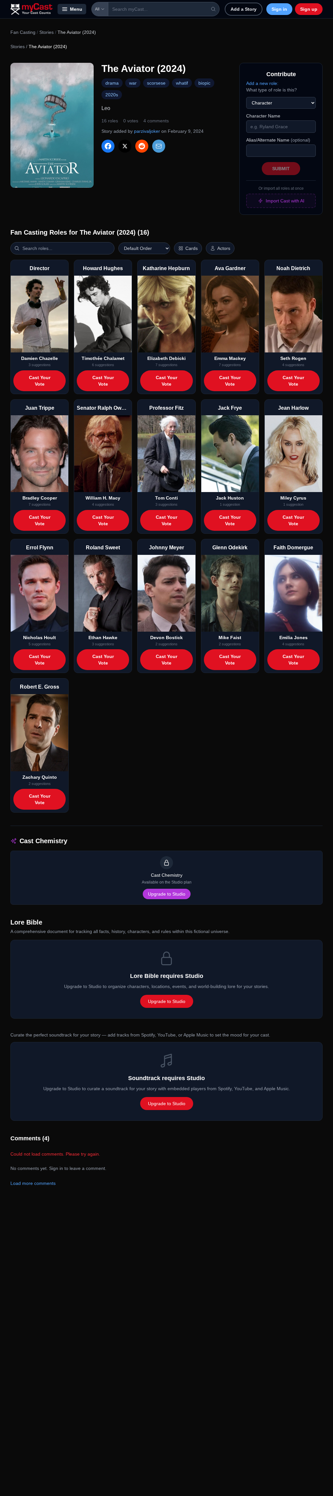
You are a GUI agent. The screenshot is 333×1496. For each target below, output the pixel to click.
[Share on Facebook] (107, 146)
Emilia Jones (293, 637)
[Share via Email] (158, 146)
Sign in (279, 9)
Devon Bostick (166, 637)
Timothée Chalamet (103, 358)
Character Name (263, 115)
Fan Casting (22, 32)
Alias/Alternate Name (278, 140)
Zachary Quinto (39, 777)
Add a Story (244, 9)
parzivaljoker (147, 131)
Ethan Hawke (102, 637)
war (133, 83)
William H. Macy (103, 498)
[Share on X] (124, 146)
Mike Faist (230, 637)
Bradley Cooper (39, 498)
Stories (46, 32)
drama (112, 83)
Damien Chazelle (39, 358)
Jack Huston (230, 498)
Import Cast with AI (285, 200)
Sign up (308, 9)
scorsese (156, 83)
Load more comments (33, 1183)
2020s (111, 94)
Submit (281, 168)
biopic (204, 83)
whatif (182, 83)
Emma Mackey (230, 358)
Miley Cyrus (293, 498)
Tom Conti (166, 498)
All (97, 9)
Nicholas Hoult (39, 637)
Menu (76, 9)
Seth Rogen (293, 358)
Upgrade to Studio (166, 894)
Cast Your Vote (39, 381)
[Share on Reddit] (141, 146)
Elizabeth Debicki (166, 358)
